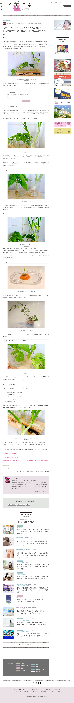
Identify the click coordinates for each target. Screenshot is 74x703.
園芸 (10, 467)
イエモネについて (17, 689)
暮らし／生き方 (21, 504)
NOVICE (51, 692)
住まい (37, 666)
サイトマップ (35, 692)
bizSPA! (58, 692)
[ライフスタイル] (26, 20)
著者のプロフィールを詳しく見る (41, 491)
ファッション (24, 665)
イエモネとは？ (67, 5)
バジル (9, 96)
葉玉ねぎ (10, 98)
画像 (56, 2)
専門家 (60, 2)
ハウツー (5, 467)
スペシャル (38, 671)
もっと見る (26, 100)
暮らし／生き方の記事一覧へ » (25, 644)
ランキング (65, 2)
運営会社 (26, 689)
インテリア (23, 670)
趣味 (28, 504)
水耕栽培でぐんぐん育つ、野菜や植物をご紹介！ (17, 94)
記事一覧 (26, 692)
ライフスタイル (12, 504)
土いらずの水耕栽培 (10, 92)
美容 (22, 668)
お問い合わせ (58, 689)
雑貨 (37, 664)
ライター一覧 (18, 692)
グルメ (22, 663)
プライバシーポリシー (37, 689)
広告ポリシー (49, 689)
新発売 (52, 2)
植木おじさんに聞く (17, 467)
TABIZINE (43, 692)
